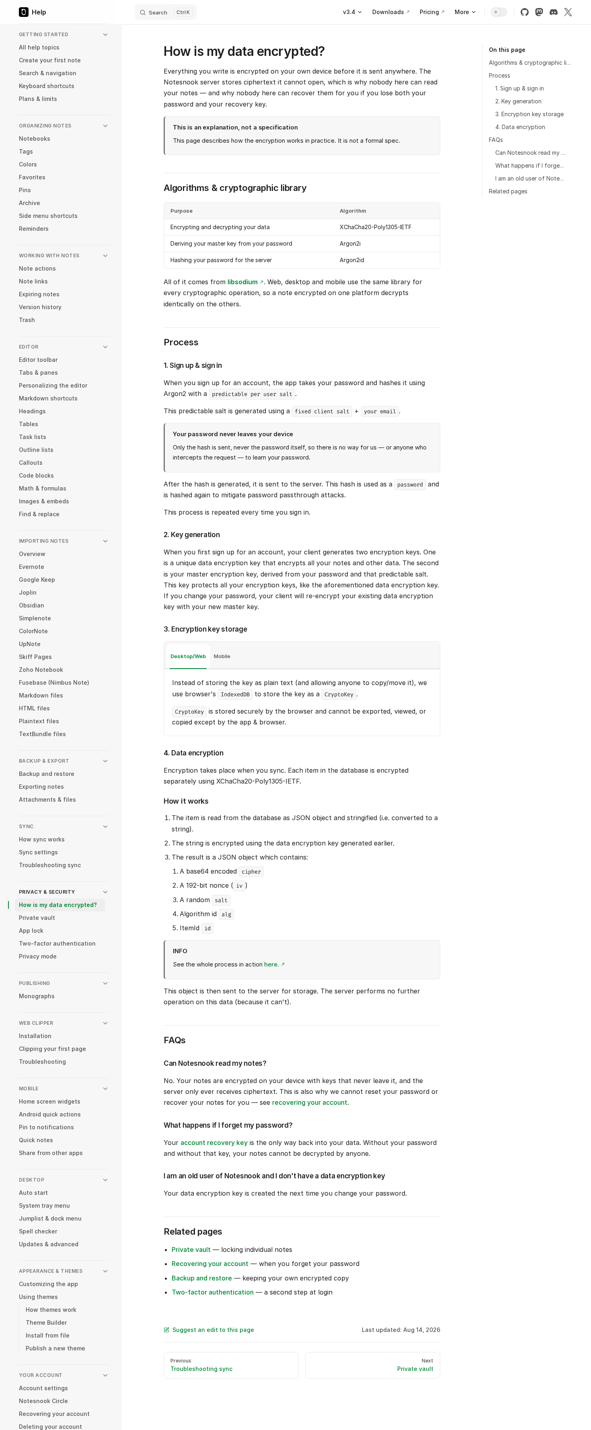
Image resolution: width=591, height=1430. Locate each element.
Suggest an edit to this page (213, 1329)
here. (271, 964)
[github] (524, 12)
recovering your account (309, 1102)
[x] (568, 12)
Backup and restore (202, 1278)
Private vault (191, 1249)
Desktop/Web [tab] (188, 656)
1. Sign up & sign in (519, 88)
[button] (64, 34)
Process (499, 75)
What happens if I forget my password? (530, 165)
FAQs (496, 139)
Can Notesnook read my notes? (530, 152)
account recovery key (214, 1143)
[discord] (553, 12)
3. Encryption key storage (529, 114)
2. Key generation (518, 101)
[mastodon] (539, 12)
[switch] (499, 12)
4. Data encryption (520, 126)
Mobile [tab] (222, 656)
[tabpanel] (302, 702)
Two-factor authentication (213, 1292)
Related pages (508, 191)
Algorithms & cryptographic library (530, 62)
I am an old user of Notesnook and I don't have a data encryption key (530, 178)
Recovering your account (210, 1264)
